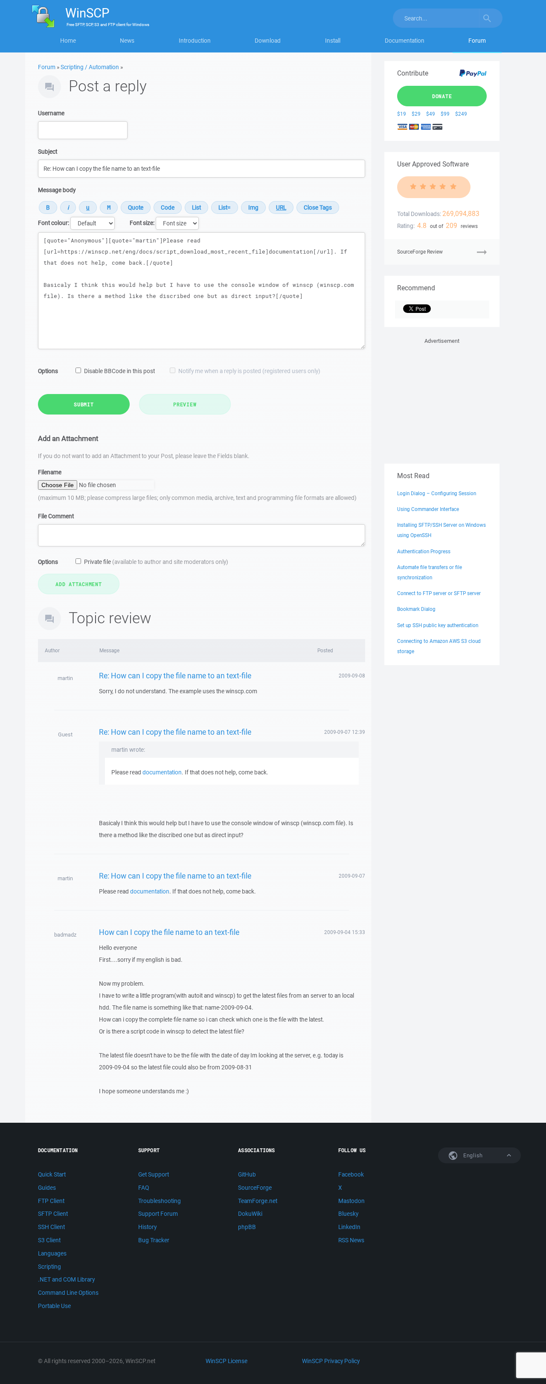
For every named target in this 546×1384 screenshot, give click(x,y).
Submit (84, 404)
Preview (184, 404)
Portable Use (54, 1306)
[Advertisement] (442, 399)
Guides (47, 1187)
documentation (162, 772)
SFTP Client (53, 1214)
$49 (430, 114)
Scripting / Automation (90, 67)
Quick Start (52, 1174)
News (127, 40)
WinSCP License (226, 1361)
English (472, 1155)
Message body (57, 190)
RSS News (351, 1240)
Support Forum (158, 1214)
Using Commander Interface (428, 509)
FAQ (143, 1187)
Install (332, 40)
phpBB (247, 1227)
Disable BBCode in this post (119, 371)
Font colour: (53, 223)
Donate (442, 96)
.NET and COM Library (66, 1279)
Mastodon (351, 1201)
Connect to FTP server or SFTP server (439, 593)
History (147, 1227)
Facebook (351, 1174)
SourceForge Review (420, 251)
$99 (445, 114)
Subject (47, 151)
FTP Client (51, 1201)
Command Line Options (68, 1292)
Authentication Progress (423, 551)
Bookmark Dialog (416, 609)
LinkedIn (349, 1227)
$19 (401, 114)
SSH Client (51, 1227)
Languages (52, 1253)
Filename (49, 472)
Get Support (153, 1174)
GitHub (247, 1174)
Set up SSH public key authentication (437, 625)
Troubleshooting (159, 1201)
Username (51, 113)
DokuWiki (250, 1214)
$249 (461, 114)
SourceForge (255, 1187)
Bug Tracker (153, 1240)
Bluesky (348, 1214)
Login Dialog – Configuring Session (436, 493)
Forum (477, 40)
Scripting (49, 1266)
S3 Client (49, 1240)
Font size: (142, 223)
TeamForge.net (257, 1201)
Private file (156, 562)
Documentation (404, 40)
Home (68, 40)
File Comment (56, 516)
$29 (416, 114)
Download (268, 40)
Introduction (195, 40)
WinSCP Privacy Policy (331, 1361)
